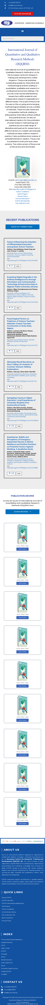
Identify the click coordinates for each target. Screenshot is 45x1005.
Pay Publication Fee (22, 203)
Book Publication (7, 918)
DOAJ (3, 957)
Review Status (23, 196)
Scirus (3, 965)
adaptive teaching (27, 255)
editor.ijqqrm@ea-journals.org (25, 180)
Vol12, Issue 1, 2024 (22, 683)
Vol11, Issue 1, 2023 (22, 717)
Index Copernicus (6, 962)
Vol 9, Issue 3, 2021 (22, 820)
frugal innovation (29, 296)
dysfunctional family (31, 415)
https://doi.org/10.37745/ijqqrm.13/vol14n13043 (22, 302)
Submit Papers (22, 194)
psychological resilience (21, 462)
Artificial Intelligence (20, 293)
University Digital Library (9, 968)
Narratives (25, 374)
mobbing (25, 460)
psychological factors (21, 340)
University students (17, 415)
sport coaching (31, 375)
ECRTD (3, 951)
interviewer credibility (18, 375)
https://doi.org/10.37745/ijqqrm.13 (24, 189)
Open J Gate (5, 948)
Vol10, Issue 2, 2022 (22, 752)
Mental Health (18, 413)
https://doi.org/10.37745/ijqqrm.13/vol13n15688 (22, 468)
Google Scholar (6, 971)
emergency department (14, 460)
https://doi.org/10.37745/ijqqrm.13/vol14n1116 (21, 381)
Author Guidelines (22, 192)
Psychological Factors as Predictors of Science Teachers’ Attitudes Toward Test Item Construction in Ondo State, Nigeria (21, 323)
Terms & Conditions (22, 1002)
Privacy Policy (6, 921)
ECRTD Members (7, 900)
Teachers (18, 255)
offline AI (10, 298)
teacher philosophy (13, 256)
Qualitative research (25, 459)
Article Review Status (9, 912)
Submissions (6, 906)
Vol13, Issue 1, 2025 (22, 580)
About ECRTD (6, 897)
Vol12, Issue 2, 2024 (22, 648)
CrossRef (4, 974)
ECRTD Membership (22, 201)
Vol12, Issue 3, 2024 (22, 614)
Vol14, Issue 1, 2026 (22, 546)
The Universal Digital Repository (11, 939)
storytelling (10, 377)
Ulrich (3, 945)
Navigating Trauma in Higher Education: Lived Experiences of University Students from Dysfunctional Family (21, 401)
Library (18, 295)
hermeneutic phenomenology (16, 416)
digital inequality (18, 296)
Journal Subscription (22, 198)
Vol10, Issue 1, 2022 (22, 786)
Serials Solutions (6, 960)
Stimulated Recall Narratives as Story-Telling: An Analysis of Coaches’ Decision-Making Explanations (20, 365)
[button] (22, 31)
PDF (18, 266)
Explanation (18, 374)
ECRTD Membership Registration (13, 903)
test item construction (20, 341)
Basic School (18, 253)
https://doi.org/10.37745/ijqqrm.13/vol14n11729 (22, 345)
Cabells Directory (6, 942)
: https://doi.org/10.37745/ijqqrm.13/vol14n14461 (22, 259)
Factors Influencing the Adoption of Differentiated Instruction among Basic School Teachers (21, 244)
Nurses (16, 459)
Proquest (4, 954)
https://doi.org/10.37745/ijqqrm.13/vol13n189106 (22, 420)
